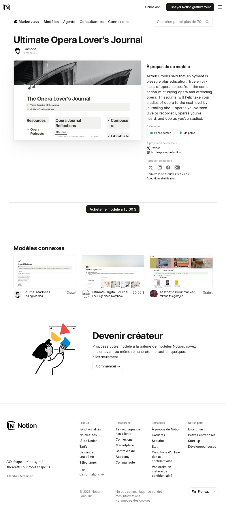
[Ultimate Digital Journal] (113, 271)
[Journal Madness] (44, 271)
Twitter (155, 148)
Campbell (31, 49)
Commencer (108, 366)
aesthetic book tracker (177, 292)
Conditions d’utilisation (161, 178)
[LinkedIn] (159, 167)
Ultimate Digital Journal (110, 292)
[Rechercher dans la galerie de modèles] (207, 22)
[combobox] (183, 22)
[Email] (177, 167)
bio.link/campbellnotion (166, 152)
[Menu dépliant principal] (220, 7)
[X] (150, 167)
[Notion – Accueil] (7, 7)
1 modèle (29, 53)
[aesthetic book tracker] (181, 271)
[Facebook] (168, 167)
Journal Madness (37, 292)
